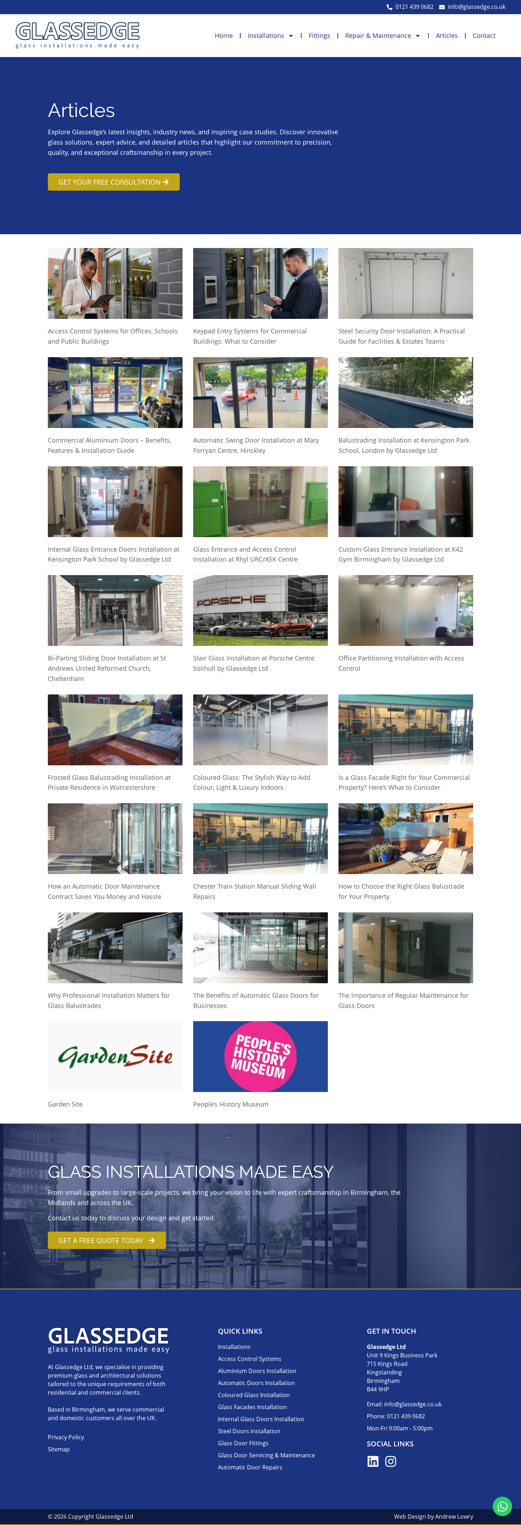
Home (224, 35)
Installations (266, 35)
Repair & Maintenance (378, 35)
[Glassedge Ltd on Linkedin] (373, 1461)
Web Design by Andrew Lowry (433, 1516)
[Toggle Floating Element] (502, 1506)
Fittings (319, 35)
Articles (447, 35)
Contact (484, 35)
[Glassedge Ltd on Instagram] (391, 1461)
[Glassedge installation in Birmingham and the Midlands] (78, 35)
